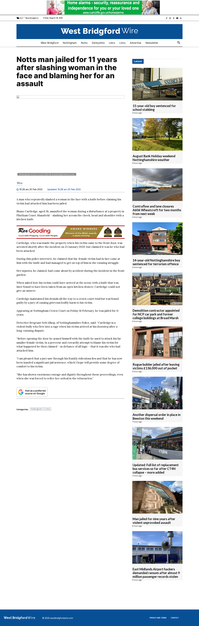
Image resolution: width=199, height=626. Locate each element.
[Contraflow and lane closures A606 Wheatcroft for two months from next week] (157, 184)
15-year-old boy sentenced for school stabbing (154, 107)
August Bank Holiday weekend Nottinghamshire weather (154, 158)
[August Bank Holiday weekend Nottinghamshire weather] (157, 134)
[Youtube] (177, 18)
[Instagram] (170, 18)
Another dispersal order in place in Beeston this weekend (156, 416)
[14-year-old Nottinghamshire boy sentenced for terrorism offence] (157, 238)
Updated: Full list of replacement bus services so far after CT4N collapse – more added (156, 468)
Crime (47, 408)
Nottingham (36, 408)
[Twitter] (181, 18)
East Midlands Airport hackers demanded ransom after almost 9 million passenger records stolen (156, 572)
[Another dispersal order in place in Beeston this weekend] (157, 393)
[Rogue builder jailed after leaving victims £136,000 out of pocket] (157, 342)
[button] (179, 43)
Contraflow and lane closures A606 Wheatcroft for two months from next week (157, 210)
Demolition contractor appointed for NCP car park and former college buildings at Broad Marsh (156, 314)
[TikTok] (166, 18)
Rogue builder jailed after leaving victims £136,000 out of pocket (156, 366)
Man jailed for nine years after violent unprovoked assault (154, 520)
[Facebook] (174, 18)
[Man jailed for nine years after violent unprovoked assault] (157, 497)
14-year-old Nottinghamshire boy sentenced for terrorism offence (156, 262)
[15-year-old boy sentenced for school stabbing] (157, 84)
